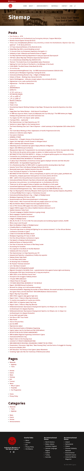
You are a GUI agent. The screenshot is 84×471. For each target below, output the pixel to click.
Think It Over (14, 105)
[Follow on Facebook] (10, 452)
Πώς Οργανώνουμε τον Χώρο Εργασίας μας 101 (25, 122)
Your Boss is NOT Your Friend (19, 317)
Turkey (47, 455)
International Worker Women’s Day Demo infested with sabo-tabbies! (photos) (34, 180)
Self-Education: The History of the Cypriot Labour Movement (29, 349)
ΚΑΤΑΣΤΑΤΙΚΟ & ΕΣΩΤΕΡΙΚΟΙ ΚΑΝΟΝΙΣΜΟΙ (23, 332)
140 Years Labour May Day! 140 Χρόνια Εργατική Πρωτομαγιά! (29, 58)
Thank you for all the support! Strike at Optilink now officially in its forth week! (34, 184)
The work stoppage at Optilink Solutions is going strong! (27, 212)
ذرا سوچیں (13, 86)
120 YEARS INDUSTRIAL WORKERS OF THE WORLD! (26, 158)
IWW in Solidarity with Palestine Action (22, 143)
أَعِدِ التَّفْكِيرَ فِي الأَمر (15, 96)
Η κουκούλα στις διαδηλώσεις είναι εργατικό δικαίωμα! (27, 156)
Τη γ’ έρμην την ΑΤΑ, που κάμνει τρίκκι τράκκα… (25, 118)
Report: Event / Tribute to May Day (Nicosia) (23, 304)
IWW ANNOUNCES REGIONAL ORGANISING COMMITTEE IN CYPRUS (31, 343)
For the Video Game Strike (18, 259)
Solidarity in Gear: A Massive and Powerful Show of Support (28, 53)
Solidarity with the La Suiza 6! (19, 251)
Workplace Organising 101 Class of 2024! (22, 236)
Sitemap (12, 377)
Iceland (47, 453)
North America (49, 442)
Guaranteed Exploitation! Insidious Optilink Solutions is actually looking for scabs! (35, 186)
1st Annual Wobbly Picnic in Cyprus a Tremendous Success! (28, 193)
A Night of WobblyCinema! (18, 219)
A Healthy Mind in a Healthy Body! (20, 227)
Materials (54, 6)
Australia (48, 457)
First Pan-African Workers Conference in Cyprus (24, 238)
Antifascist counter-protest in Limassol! (22, 216)
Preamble (14, 388)
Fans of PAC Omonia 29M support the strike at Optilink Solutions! (30, 206)
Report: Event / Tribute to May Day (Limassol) (24, 298)
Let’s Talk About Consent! (18, 266)
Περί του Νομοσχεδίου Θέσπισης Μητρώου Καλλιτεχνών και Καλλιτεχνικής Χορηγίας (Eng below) (41, 191)
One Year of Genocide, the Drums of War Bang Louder (26, 244)
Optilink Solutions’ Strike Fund (19, 210)
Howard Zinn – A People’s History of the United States (26, 139)
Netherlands (69, 444)
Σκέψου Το (13, 103)
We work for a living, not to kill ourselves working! (25, 287)
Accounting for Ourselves (18, 246)
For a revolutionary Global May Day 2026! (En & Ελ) (25, 60)
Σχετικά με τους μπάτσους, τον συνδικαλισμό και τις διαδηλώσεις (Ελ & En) (34, 182)
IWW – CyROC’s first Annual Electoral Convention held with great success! (32, 178)
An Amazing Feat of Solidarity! (19, 261)
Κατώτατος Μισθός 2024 (17, 347)
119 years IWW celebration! (18, 279)
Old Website (29, 449)
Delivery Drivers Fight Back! (18, 257)
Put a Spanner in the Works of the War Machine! (25, 249)
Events (12, 373)
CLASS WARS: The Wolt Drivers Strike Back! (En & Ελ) (26, 66)
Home (25, 6)
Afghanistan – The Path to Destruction (22, 83)
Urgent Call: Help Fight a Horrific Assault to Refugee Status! (28, 141)
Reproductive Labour (16, 326)
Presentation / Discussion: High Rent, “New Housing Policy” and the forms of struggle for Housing (40, 345)
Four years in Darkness (17, 135)
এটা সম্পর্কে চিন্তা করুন (15, 68)
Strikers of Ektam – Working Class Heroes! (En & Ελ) (26, 77)
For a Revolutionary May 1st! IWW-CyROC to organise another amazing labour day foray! (37, 165)
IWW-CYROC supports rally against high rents (24, 296)
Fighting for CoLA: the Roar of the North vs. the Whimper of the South (32, 64)
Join (70, 6)
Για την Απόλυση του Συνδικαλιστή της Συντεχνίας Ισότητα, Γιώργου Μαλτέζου (35, 38)
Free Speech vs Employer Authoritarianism (23, 240)
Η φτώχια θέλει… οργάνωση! (19, 120)
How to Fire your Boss (16, 322)
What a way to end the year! (18, 223)
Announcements (42, 6)
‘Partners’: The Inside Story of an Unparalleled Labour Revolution (30, 62)
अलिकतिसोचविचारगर (15, 88)
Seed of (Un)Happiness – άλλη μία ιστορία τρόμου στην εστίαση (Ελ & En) (33, 79)
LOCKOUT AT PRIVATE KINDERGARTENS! (23, 341)
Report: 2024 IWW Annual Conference (21, 285)
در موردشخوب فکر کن (16, 92)
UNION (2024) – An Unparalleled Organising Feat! (25, 163)
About (31, 6)
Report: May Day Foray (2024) (19, 294)
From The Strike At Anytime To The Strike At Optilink (26, 171)
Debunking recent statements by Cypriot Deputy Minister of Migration (31, 146)
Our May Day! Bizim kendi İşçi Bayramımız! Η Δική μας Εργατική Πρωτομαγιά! (34, 55)
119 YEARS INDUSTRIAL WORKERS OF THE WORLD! (26, 283)
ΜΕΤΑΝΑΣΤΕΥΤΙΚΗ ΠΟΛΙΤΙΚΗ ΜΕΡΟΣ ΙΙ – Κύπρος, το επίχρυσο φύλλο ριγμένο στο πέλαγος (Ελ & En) (42, 154)
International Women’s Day (18, 337)
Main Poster (13, 319)
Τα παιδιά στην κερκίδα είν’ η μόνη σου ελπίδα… (25, 300)
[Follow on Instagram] (13, 452)
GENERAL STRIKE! (15, 137)
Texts (13, 366)
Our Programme (16, 390)
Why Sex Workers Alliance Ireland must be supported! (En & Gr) (29, 204)
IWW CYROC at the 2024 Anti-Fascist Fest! (23, 274)
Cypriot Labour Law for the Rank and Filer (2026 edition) (27, 330)
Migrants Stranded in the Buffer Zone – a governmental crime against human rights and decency (40, 270)
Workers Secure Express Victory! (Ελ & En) (22, 40)
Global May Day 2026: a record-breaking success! (25, 49)
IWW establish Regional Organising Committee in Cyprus (27, 334)
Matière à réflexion (15, 101)
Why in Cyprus (15, 386)
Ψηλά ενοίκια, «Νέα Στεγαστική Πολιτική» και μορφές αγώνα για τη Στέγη (33, 201)
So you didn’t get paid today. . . (19, 315)
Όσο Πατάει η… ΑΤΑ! (16, 36)
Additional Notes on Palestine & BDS (21, 242)
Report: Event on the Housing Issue (21, 339)
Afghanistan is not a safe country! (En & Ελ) (23, 81)
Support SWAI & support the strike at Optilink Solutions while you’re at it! (32, 208)
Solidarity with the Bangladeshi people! (22, 268)
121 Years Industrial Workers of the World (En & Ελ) (25, 47)
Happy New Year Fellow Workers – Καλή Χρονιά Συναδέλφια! (29, 111)
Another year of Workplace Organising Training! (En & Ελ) (27, 73)
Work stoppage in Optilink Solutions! (21, 214)
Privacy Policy (14, 396)
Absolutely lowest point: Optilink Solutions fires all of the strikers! (30, 169)
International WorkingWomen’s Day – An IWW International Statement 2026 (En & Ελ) (36, 70)
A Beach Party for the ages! (18, 281)
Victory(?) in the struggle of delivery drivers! (23, 277)
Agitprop (13, 364)
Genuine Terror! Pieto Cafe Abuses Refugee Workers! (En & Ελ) (29, 167)
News (11, 375)
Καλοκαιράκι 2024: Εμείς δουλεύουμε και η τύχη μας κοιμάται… (30, 272)
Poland (67, 446)
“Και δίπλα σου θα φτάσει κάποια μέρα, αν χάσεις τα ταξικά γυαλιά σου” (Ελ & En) (36, 152)
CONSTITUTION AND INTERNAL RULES (22, 234)
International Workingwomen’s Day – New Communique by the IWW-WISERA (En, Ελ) (36, 189)
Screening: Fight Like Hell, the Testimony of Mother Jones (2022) (30, 352)
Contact (64, 6)
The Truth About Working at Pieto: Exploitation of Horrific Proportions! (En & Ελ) (35, 131)
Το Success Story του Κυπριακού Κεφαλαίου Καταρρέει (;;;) (28, 51)
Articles (12, 371)
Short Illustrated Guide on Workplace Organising (25, 328)
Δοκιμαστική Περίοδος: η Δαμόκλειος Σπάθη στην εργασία (28, 255)
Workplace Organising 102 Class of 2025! (22, 197)
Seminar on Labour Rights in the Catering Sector (25, 124)
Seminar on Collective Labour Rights (21, 133)
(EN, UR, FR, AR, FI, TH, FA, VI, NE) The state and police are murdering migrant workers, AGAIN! (39, 221)
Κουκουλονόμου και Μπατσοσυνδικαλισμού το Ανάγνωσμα (29, 199)
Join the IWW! (14, 324)
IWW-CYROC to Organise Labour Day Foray (23, 302)
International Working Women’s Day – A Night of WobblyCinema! (30, 75)
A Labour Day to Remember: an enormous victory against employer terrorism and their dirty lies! (39, 161)
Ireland (67, 442)
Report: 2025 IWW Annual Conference (21, 148)
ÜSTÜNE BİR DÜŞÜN (16, 94)
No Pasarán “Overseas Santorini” (20, 264)
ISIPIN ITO (13, 90)
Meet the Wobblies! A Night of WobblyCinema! (24, 225)
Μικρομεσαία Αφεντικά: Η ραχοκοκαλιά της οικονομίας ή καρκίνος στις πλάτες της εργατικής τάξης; (42, 150)
